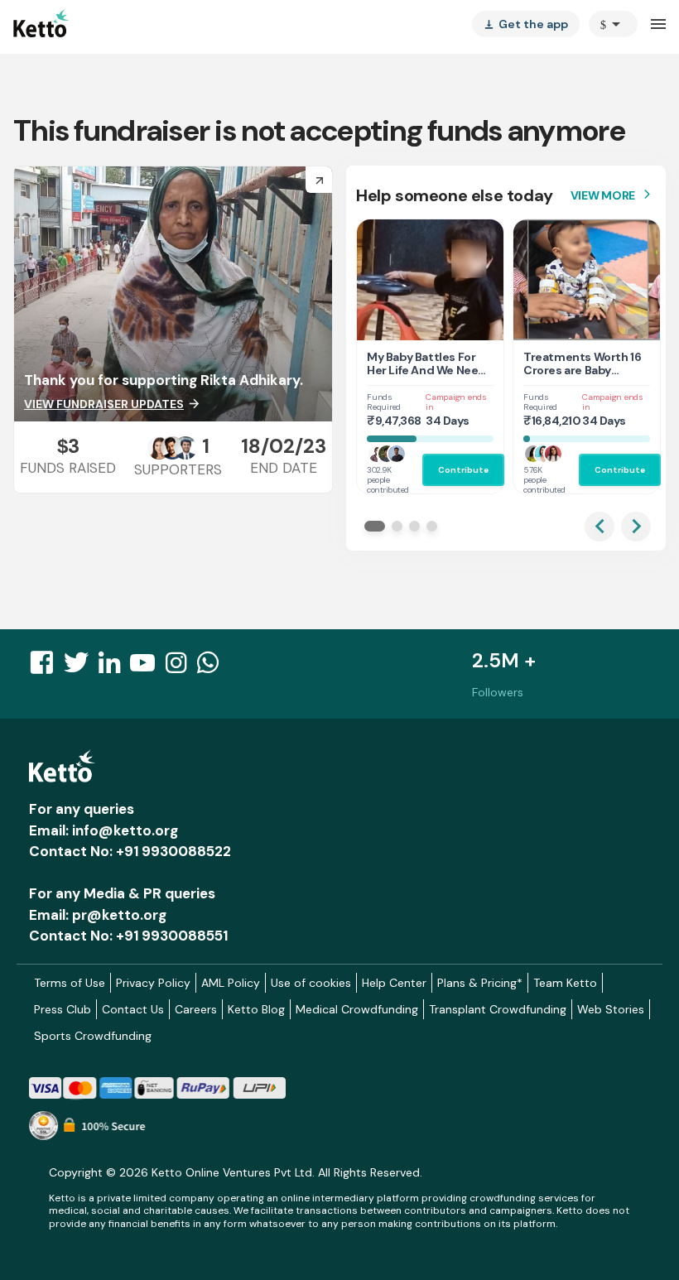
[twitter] (81, 667)
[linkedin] (114, 667)
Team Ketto (565, 982)
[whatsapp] (213, 667)
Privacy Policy (153, 982)
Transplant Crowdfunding (497, 1009)
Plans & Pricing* (479, 982)
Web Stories (610, 1009)
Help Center (394, 982)
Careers (196, 1009)
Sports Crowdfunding (93, 1035)
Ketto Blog (256, 1009)
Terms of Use (69, 982)
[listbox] (526, 24)
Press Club (62, 1009)
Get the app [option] (526, 24)
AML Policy (230, 982)
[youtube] (147, 667)
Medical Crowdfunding (357, 1009)
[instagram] (181, 667)
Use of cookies (311, 982)
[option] (613, 24)
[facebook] (46, 667)
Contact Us (133, 1009)
